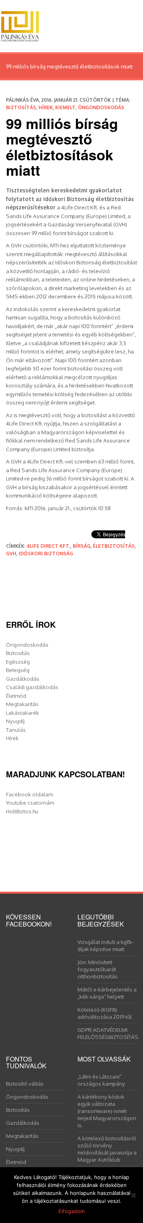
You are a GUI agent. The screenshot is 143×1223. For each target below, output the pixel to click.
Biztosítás (21, 107)
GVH (11, 553)
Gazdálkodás (22, 678)
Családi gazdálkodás (32, 687)
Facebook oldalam (29, 794)
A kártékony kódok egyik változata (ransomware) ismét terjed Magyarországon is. (106, 1110)
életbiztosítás (114, 546)
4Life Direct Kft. (48, 546)
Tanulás (16, 729)
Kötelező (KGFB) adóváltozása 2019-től (104, 1013)
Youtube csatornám (30, 802)
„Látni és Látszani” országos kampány (101, 1080)
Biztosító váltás (25, 1083)
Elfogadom (71, 1211)
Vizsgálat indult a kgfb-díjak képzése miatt (105, 945)
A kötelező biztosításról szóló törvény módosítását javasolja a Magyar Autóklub (107, 1149)
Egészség (18, 661)
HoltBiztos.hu (22, 811)
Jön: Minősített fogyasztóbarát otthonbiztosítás (97, 969)
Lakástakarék (22, 712)
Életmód (16, 695)
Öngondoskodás (101, 107)
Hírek (46, 107)
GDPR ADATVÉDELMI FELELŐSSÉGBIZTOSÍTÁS (107, 1033)
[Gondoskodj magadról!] (20, 24)
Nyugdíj (15, 721)
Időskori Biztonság (46, 553)
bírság (82, 546)
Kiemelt (65, 107)
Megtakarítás (22, 704)
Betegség (17, 670)
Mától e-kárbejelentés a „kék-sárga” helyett (107, 993)
